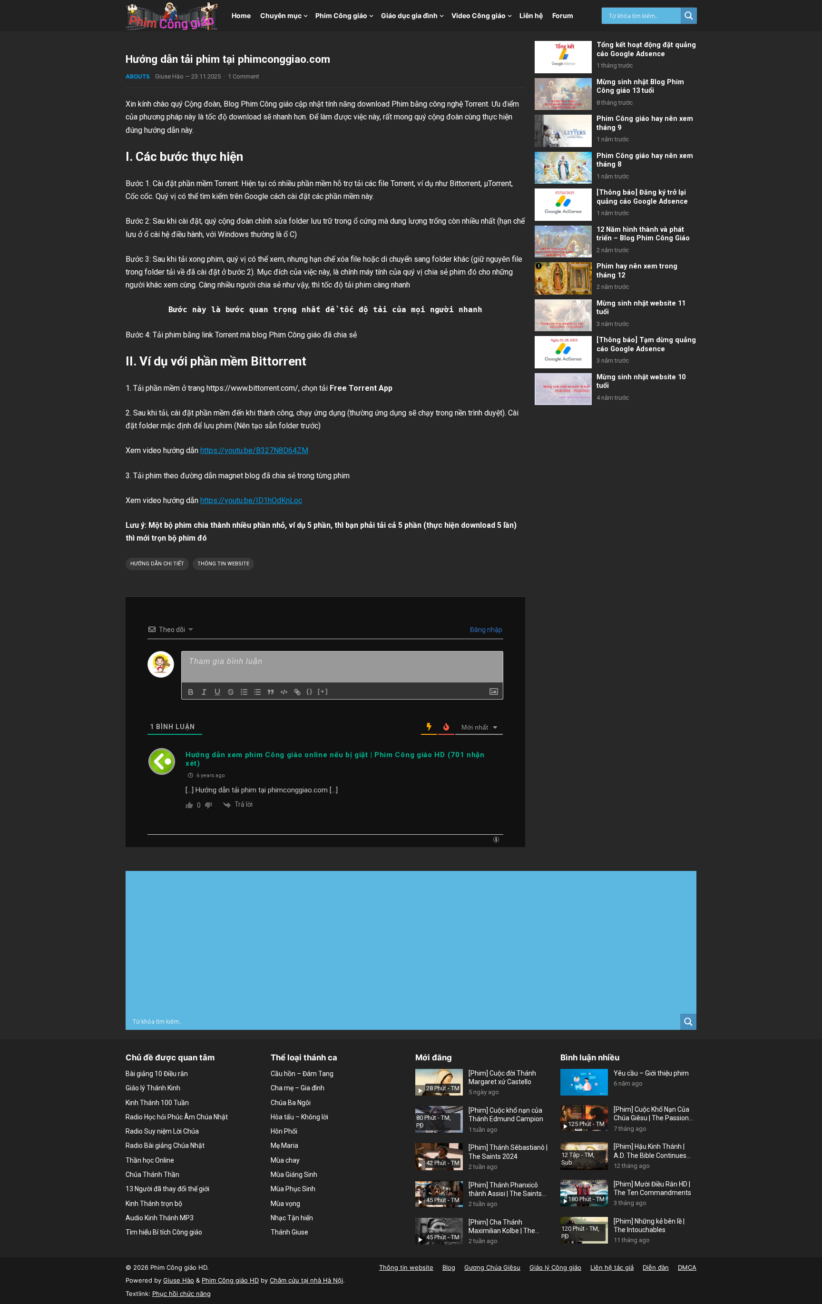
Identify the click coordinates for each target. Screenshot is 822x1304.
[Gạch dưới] (217, 692)
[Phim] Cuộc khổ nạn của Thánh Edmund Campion (506, 1114)
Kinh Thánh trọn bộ (154, 1203)
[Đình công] (230, 692)
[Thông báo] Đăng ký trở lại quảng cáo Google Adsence (642, 197)
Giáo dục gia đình (409, 15)
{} (309, 691)
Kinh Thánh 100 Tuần (157, 1102)
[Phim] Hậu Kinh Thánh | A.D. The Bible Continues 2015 (650, 1151)
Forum (562, 15)
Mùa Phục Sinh (293, 1189)
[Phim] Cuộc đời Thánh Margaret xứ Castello (502, 1077)
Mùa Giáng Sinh (294, 1174)
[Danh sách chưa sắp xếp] (257, 692)
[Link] (297, 692)
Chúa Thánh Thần (152, 1174)
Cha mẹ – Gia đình (297, 1088)
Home (241, 15)
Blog (448, 1267)
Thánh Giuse (289, 1232)
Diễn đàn (656, 1267)
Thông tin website (223, 564)
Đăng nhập (485, 629)
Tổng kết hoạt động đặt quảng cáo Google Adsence (646, 49)
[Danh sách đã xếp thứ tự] (244, 692)
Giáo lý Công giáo (555, 1267)
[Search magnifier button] (689, 16)
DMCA (687, 1267)
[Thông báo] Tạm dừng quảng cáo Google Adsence (646, 344)
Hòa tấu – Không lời (299, 1117)
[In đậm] (190, 692)
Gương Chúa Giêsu (492, 1267)
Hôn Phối (284, 1131)
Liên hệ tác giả (612, 1267)
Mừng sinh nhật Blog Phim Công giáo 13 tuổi (640, 86)
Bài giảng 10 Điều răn (157, 1073)
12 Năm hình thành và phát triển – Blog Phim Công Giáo (643, 234)
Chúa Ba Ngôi (291, 1102)
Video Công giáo (478, 15)
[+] (323, 691)
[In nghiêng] (204, 692)
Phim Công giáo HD (230, 1280)
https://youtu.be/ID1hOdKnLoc (251, 500)
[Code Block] (284, 692)
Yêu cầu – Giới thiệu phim (651, 1073)
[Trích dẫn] (270, 692)
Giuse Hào (169, 76)
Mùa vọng (285, 1203)
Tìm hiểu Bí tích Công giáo (164, 1232)
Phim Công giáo (341, 15)
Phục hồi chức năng (181, 1293)
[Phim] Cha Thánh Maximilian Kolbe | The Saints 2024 (502, 1226)
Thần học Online (150, 1160)
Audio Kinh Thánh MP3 (160, 1218)
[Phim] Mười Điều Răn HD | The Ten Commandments (652, 1188)
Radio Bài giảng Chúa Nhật (165, 1145)
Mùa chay (285, 1160)
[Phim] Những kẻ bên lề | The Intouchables (649, 1225)
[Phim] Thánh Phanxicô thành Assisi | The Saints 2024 (505, 1189)
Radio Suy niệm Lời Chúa (162, 1131)
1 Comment (243, 76)
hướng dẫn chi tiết (157, 564)
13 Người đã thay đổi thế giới (167, 1189)
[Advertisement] (411, 942)
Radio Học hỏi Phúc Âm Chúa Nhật (177, 1117)
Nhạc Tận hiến (292, 1218)
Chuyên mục (281, 15)
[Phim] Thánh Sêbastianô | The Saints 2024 (508, 1152)
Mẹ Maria (284, 1145)
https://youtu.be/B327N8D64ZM (254, 450)
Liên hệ (531, 15)
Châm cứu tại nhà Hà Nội (306, 1280)
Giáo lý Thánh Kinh (153, 1088)
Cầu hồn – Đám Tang (302, 1073)
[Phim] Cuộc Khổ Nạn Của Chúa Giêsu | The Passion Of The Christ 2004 (651, 1114)
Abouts (138, 76)
